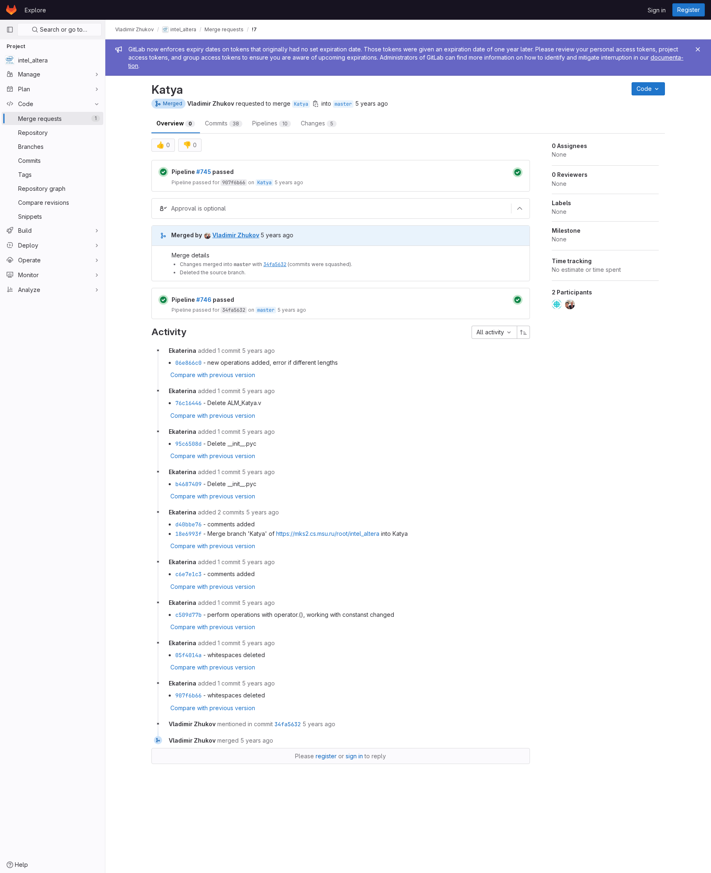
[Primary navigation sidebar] (9, 29)
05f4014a (188, 655)
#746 (203, 299)
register (326, 756)
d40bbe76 (188, 524)
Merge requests (224, 29)
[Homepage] (11, 9)
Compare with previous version (212, 374)
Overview (174, 123)
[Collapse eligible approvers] (520, 208)
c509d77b (188, 614)
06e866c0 (188, 362)
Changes (317, 123)
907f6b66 (233, 182)
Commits (222, 123)
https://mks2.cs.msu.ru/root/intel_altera (327, 533)
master (343, 104)
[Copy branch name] (316, 104)
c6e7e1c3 (188, 574)
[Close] (698, 49)
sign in (354, 756)
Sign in (657, 10)
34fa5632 (274, 264)
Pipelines (270, 123)
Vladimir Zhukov (134, 29)
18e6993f (188, 533)
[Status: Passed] (163, 172)
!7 (254, 29)
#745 (203, 171)
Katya (301, 104)
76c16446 (188, 403)
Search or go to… (62, 29)
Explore (35, 10)
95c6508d (188, 443)
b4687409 (188, 484)
